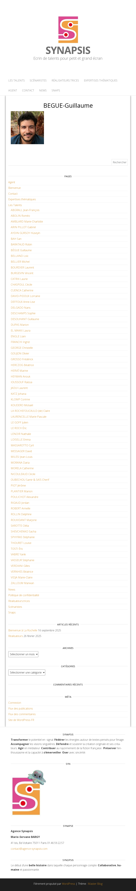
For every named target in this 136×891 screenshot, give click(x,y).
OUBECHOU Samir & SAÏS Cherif (30, 480)
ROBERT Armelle (20, 508)
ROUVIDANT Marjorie (24, 520)
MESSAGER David (21, 451)
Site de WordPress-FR (21, 720)
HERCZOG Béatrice (22, 365)
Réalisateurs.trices (65, 80)
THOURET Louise (21, 543)
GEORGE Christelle (22, 348)
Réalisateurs (15, 636)
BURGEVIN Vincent (22, 273)
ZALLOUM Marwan (22, 583)
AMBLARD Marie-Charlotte (27, 221)
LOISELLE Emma (21, 439)
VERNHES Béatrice (22, 571)
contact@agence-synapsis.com (29, 849)
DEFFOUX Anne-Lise (23, 302)
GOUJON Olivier (20, 353)
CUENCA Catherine (22, 290)
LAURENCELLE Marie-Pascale (28, 416)
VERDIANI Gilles (20, 566)
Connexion (14, 703)
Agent (12, 90)
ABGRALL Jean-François (25, 210)
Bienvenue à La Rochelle (22, 630)
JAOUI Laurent (19, 388)
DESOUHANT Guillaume (25, 319)
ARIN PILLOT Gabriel (23, 227)
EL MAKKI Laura (20, 330)
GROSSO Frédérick (22, 359)
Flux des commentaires (22, 714)
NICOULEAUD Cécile (23, 474)
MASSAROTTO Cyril (22, 445)
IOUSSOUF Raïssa (21, 382)
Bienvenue (14, 188)
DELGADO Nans (21, 307)
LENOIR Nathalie (21, 434)
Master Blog (95, 884)
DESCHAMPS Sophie (23, 313)
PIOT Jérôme (18, 485)
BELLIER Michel (20, 261)
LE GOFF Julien (19, 422)
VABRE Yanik (18, 554)
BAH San (16, 239)
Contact (28, 90)
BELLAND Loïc (20, 256)
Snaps (56, 90)
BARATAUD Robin (21, 244)
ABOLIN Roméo (20, 216)
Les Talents (16, 80)
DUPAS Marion (20, 325)
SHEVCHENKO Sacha (23, 531)
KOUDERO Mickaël (22, 405)
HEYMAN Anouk (20, 376)
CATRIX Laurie (19, 279)
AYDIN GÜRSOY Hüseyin (25, 233)
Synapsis (68, 50)
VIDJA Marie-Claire (22, 577)
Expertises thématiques (100, 80)
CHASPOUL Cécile (21, 284)
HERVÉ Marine (19, 370)
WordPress (68, 884)
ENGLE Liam (18, 336)
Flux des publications (20, 708)
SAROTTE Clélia (20, 525)
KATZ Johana (18, 394)
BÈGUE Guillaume (21, 250)
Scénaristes (38, 80)
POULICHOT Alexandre (24, 497)
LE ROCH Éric (19, 428)
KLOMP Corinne (20, 399)
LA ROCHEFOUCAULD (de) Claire (30, 411)
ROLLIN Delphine (21, 514)
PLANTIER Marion (22, 491)
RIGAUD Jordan (20, 503)
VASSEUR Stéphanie (22, 560)
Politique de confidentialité (23, 595)
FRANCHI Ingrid (20, 342)
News (43, 90)
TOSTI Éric (17, 549)
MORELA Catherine (22, 468)
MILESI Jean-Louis (22, 457)
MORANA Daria (20, 462)
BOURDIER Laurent (22, 267)
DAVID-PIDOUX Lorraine (25, 296)
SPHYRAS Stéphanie (23, 537)
